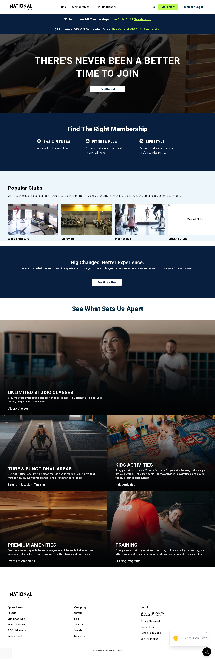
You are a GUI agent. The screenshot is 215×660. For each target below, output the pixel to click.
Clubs (62, 7)
